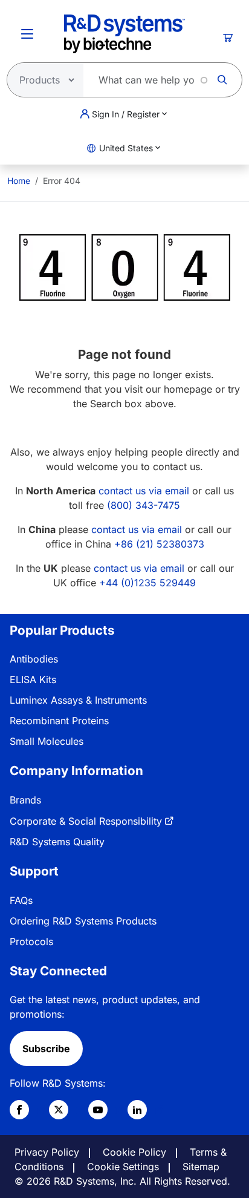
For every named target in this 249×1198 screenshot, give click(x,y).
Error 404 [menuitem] (61, 180)
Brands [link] (25, 800)
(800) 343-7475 (143, 505)
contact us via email (144, 491)
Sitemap (201, 1166)
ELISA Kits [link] (33, 679)
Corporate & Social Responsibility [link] (86, 821)
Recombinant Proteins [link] (59, 721)
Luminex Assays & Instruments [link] (78, 700)
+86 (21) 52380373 (159, 544)
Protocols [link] (31, 941)
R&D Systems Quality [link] (57, 842)
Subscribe (46, 1049)
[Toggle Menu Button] (27, 34)
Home (18, 180)
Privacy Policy (47, 1152)
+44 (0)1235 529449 (147, 583)
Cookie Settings (123, 1166)
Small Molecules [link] (46, 741)
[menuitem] (18, 180)
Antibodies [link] (34, 659)
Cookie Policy (134, 1152)
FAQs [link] (21, 900)
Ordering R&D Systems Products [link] (83, 921)
